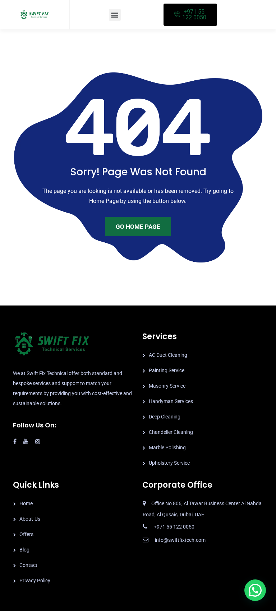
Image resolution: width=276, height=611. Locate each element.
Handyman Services (171, 401)
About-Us (29, 519)
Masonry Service (167, 386)
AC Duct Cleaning (168, 355)
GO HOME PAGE (138, 226)
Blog (24, 550)
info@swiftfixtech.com (180, 540)
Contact (28, 565)
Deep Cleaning (164, 417)
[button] (115, 15)
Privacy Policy (34, 580)
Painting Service (166, 370)
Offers (26, 534)
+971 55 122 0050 (174, 527)
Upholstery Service (169, 463)
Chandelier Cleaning (171, 432)
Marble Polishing (167, 447)
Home (26, 503)
